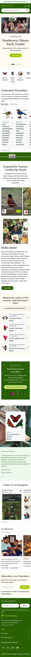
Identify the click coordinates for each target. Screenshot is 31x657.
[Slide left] (2, 477)
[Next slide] (21, 64)
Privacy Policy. (6, 593)
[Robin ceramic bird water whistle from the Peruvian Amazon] (5, 348)
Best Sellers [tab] (4, 104)
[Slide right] (4, 477)
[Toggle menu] (2, 6)
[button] (13, 64)
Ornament (5, 122)
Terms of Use (25, 591)
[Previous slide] (10, 64)
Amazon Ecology (11, 654)
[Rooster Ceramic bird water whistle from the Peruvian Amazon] (5, 328)
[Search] (27, 10)
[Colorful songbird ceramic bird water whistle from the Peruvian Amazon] (5, 338)
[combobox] (15, 10)
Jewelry (9, 432)
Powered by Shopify (23, 654)
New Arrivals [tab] (14, 104)
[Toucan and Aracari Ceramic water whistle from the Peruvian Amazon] (5, 318)
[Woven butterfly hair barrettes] (15, 421)
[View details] (28, 317)
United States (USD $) (10, 642)
